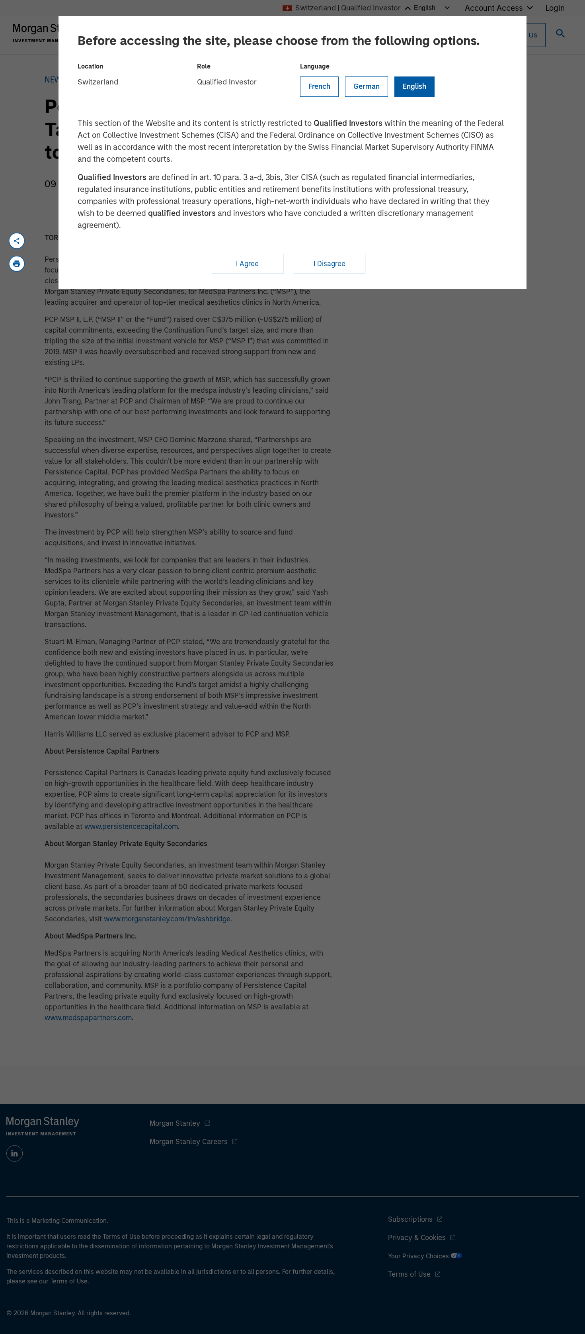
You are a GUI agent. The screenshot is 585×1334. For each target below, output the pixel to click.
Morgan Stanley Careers (189, 1141)
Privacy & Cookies (417, 1237)
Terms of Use (409, 1274)
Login (555, 8)
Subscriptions (410, 1219)
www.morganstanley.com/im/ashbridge (167, 919)
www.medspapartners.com (88, 1017)
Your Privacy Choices (419, 1256)
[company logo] (49, 33)
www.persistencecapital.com (131, 826)
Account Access (494, 8)
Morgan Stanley (175, 1123)
